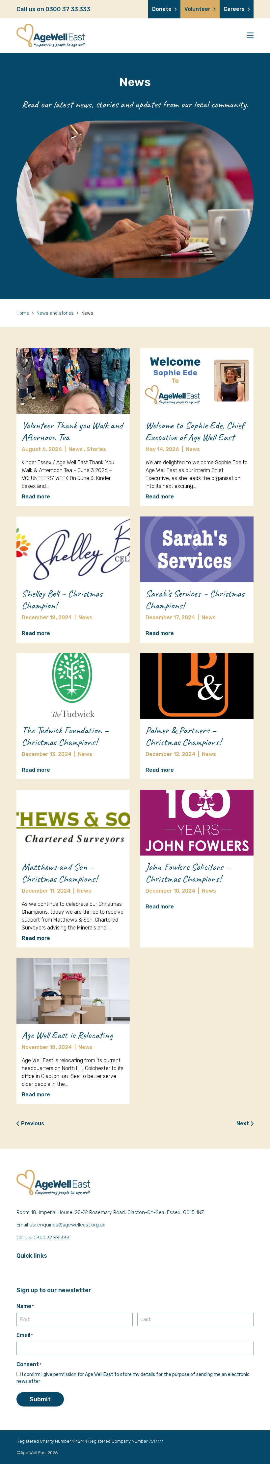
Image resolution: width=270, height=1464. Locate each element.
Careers (234, 9)
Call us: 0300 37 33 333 (42, 1238)
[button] (250, 36)
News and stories (55, 313)
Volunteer (197, 9)
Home (22, 313)
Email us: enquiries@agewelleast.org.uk (60, 1225)
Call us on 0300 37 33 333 (53, 9)
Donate (162, 9)
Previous (32, 1123)
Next (242, 1123)
